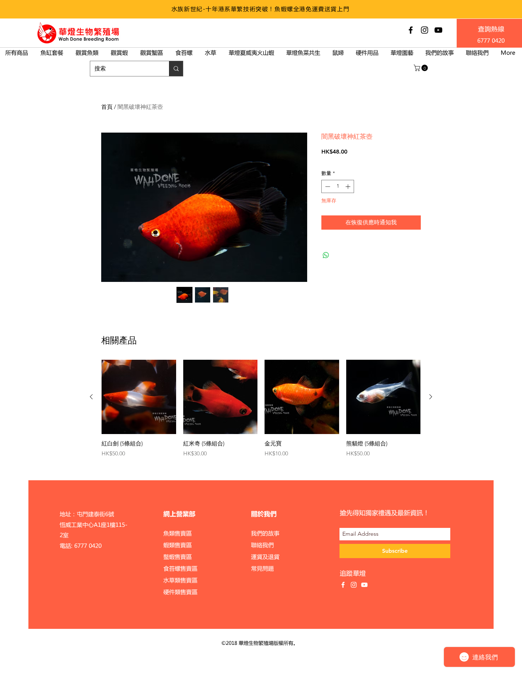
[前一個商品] (91, 396)
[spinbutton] (337, 186)
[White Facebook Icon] (343, 585)
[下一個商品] (430, 396)
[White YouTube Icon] (364, 585)
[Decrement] (326, 186)
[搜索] (176, 68)
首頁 (107, 106)
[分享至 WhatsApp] (326, 255)
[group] (261, 408)
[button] (421, 68)
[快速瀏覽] (139, 397)
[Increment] (348, 186)
